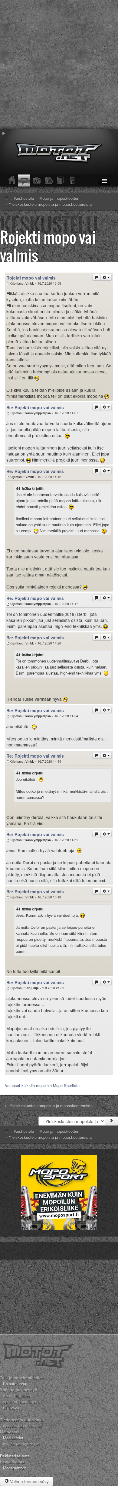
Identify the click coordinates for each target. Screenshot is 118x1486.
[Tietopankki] (60, 181)
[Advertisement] (59, 64)
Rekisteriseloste (15, 1456)
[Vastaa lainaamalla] (96, 277)
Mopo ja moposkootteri (59, 1131)
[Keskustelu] (24, 181)
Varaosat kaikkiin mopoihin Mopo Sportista (42, 1085)
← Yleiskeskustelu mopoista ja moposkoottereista (49, 1105)
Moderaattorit (14, 1468)
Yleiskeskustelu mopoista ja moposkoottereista (50, 1137)
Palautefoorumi (16, 1383)
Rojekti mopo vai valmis (48, 246)
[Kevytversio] (73, 181)
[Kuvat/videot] (36, 181)
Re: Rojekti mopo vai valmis (35, 407)
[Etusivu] (12, 181)
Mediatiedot (13, 1438)
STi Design (11, 1407)
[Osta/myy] (48, 181)
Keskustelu (24, 1131)
